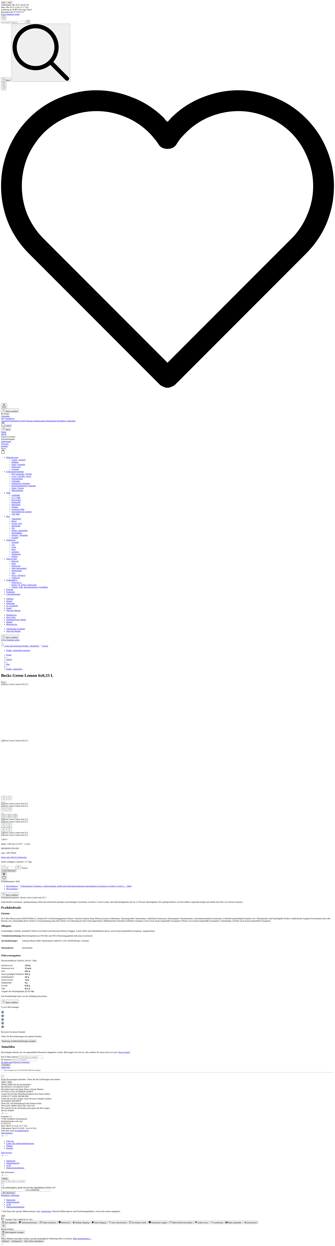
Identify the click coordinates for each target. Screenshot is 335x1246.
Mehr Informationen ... (82, 1238)
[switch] (9, 1222)
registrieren (9, 418)
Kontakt (9, 1148)
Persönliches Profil (17, 421)
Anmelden (5, 416)
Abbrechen (5, 1067)
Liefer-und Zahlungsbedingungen (20, 1143)
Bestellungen (51, 421)
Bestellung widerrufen (66, 421)
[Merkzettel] (167, 402)
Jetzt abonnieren (8, 1193)
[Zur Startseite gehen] (10, 14)
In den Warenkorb (8, 871)
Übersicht (5, 421)
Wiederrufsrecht (12, 1163)
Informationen (7, 1133)
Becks (3, 682)
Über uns (10, 1141)
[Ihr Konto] (4, 405)
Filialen (9, 1146)
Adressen (29, 421)
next (9, 2)
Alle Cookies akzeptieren (33, 1241)
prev (3, 2)
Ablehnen (5, 1241)
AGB (8, 1165)
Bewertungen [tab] (12, 889)
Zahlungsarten (40, 421)
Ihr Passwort (6, 1060)
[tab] (69, 886)
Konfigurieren (17, 1241)
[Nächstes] (9, 798)
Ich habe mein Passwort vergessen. (15, 1062)
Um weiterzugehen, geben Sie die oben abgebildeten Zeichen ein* (28, 1187)
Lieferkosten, (46, 1211)
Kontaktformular (22, 1131)
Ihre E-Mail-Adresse (9, 1057)
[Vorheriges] (3, 798)
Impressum (10, 1161)
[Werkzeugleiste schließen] (3, 1226)
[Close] (2, 813)
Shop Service (6, 1153)
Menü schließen (12, 411)
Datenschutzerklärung (15, 1168)
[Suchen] (28, 22)
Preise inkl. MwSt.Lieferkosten (14, 857)
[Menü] (3, 18)
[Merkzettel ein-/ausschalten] (4, 876)
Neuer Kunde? (124, 1052)
